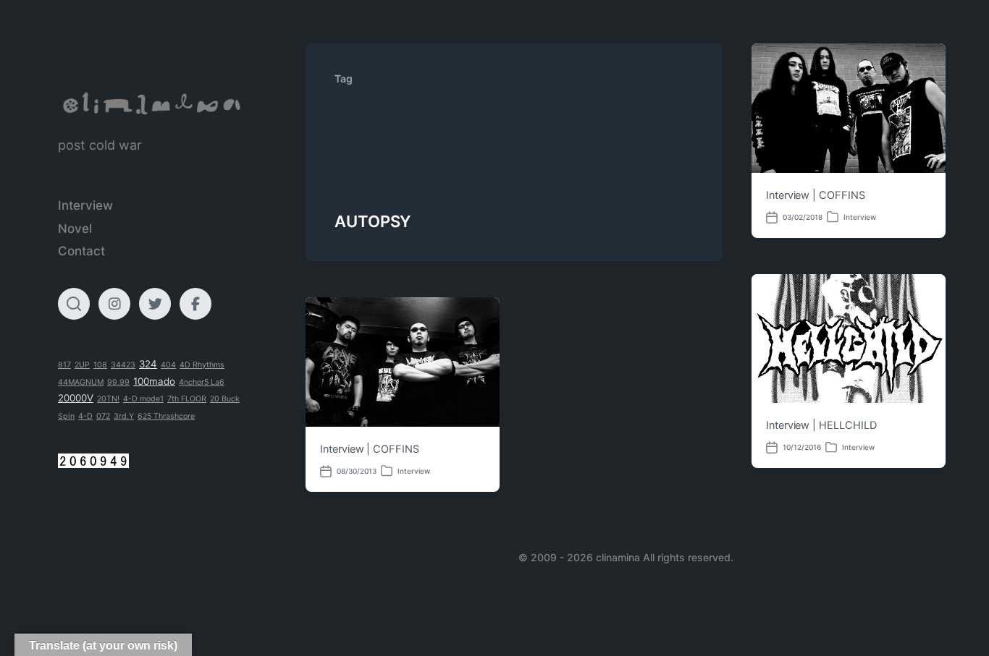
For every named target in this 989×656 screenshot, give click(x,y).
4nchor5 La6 (201, 382)
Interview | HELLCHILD (821, 425)
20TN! (108, 399)
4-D (85, 416)
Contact (81, 251)
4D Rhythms (202, 365)
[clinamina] (153, 104)
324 (148, 364)
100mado (154, 381)
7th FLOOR (186, 399)
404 (168, 365)
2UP (82, 365)
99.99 (118, 382)
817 (64, 365)
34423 (123, 365)
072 (103, 416)
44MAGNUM (81, 382)
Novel (75, 228)
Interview (85, 205)
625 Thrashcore (166, 416)
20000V (75, 398)
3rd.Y (124, 416)
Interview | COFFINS (815, 195)
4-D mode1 (143, 399)
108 (100, 365)
